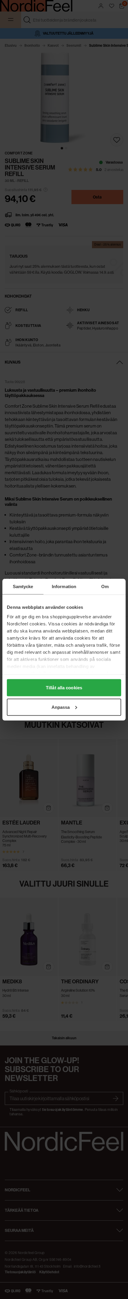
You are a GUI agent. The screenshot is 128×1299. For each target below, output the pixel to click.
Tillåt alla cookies (64, 687)
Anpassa (60, 706)
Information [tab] (64, 586)
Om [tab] (105, 586)
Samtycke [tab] (23, 586)
